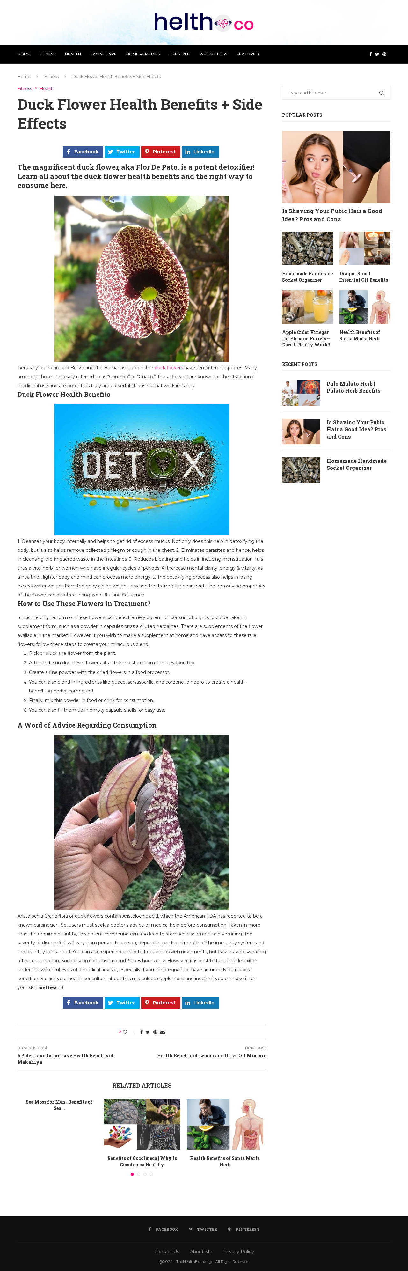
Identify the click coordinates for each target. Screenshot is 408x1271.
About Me (201, 1251)
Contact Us (166, 1251)
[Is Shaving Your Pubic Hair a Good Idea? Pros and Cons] (336, 167)
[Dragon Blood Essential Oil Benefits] (364, 249)
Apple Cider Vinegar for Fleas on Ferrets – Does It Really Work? (306, 338)
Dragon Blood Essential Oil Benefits (363, 276)
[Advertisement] (336, 556)
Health (73, 54)
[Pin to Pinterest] (155, 1032)
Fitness (47, 54)
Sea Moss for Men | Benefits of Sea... (59, 1105)
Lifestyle (180, 54)
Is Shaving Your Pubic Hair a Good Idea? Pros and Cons (332, 215)
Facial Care (104, 54)
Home (24, 54)
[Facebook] (370, 54)
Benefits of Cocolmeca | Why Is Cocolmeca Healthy (142, 1161)
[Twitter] (377, 54)
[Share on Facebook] (141, 1032)
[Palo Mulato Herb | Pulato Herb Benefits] (301, 393)
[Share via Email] (162, 1032)
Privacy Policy (238, 1251)
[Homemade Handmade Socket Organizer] (307, 249)
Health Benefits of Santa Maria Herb (225, 1161)
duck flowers (169, 368)
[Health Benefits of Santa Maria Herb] (225, 1124)
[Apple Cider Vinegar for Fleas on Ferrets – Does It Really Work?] (307, 307)
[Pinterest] (384, 54)
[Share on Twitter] (148, 1032)
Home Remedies (143, 54)
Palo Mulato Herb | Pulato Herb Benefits (354, 387)
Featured (248, 54)
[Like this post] (129, 1032)
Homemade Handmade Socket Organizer (307, 276)
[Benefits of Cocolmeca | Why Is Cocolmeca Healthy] (142, 1124)
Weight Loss (213, 54)
